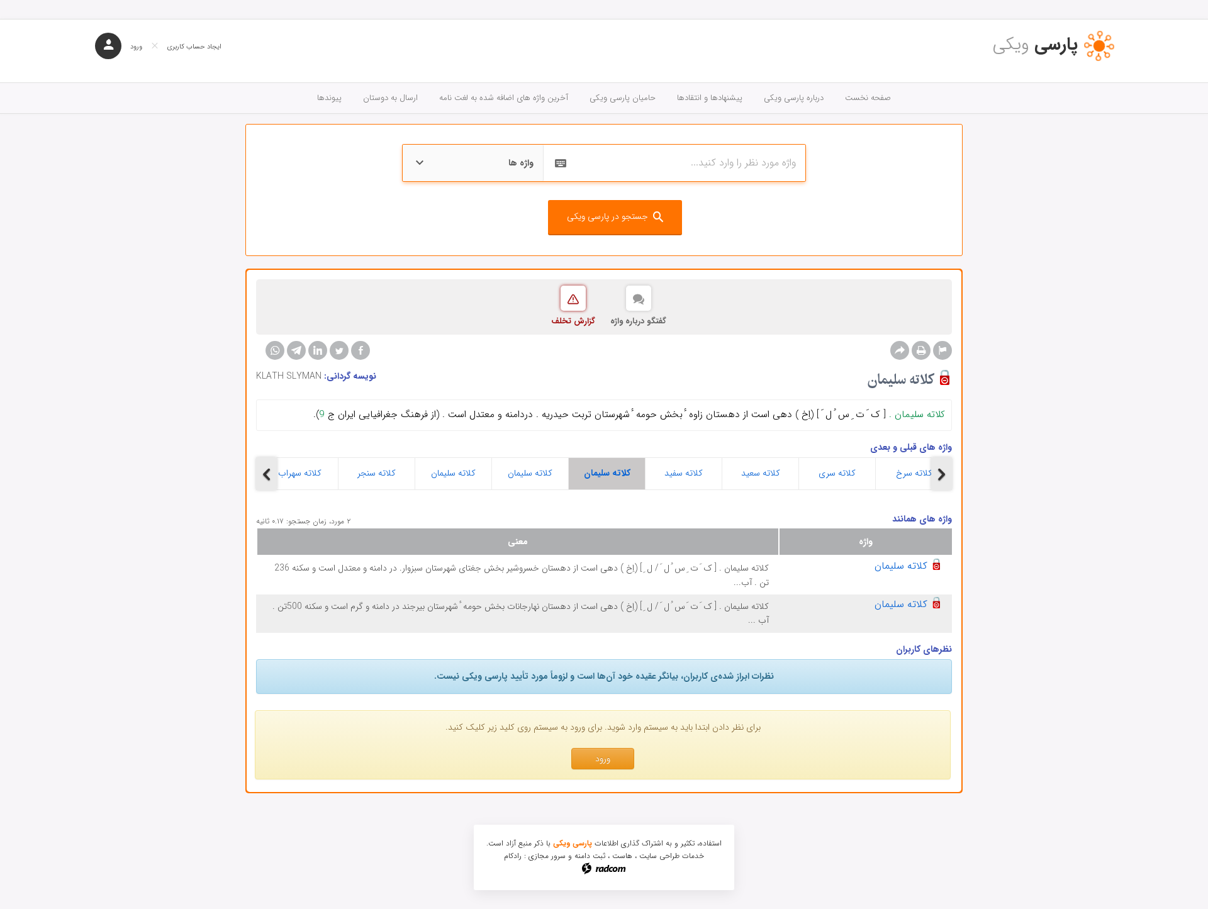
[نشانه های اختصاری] (942, 350)
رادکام (513, 856)
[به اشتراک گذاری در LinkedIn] (317, 350)
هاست (622, 856)
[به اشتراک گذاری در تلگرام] (296, 350)
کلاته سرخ (914, 473)
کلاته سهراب (300, 473)
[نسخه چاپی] (921, 350)
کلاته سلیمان (453, 473)
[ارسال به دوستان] (899, 350)
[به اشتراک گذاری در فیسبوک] (360, 350)
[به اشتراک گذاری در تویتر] (339, 350)
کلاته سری (837, 473)
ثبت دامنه (589, 856)
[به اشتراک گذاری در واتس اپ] (275, 350)
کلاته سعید (760, 473)
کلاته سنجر (376, 473)
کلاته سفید (683, 473)
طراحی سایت (659, 856)
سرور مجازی (547, 856)
